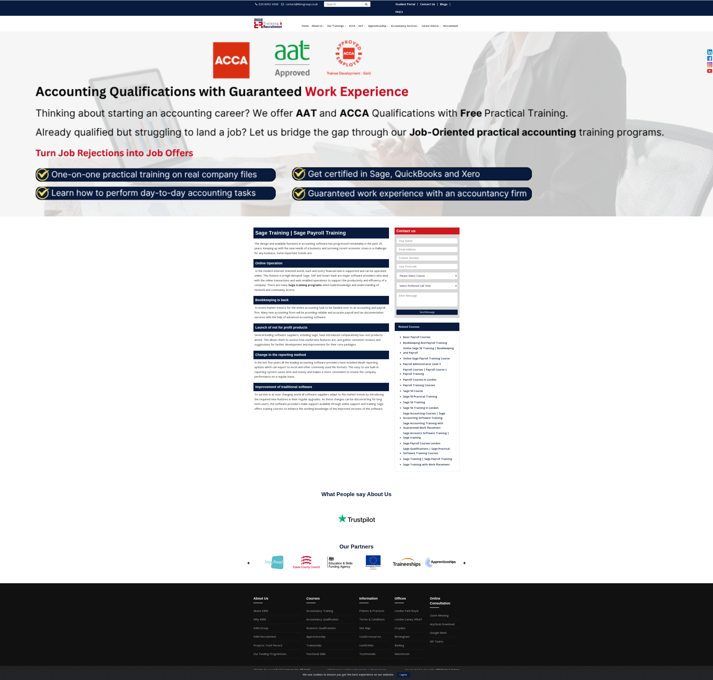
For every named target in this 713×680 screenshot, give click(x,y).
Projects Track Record (267, 645)
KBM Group (260, 628)
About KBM (260, 611)
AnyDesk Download (442, 624)
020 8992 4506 (269, 4)
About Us (317, 25)
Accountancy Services (404, 25)
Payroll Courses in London (420, 379)
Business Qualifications (321, 628)
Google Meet (438, 632)
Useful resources (370, 636)
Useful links (366, 645)
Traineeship (313, 645)
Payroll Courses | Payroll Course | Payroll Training (425, 372)
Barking (399, 645)
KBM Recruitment (264, 636)
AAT (360, 25)
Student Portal (405, 4)
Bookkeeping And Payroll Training (425, 343)
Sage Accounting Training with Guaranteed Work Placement (423, 425)
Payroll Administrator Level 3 (422, 364)
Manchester (402, 654)
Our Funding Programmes (269, 654)
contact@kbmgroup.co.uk (302, 4)
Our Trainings (335, 25)
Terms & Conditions (372, 619)
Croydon (400, 628)
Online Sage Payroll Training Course (426, 358)
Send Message (427, 312)
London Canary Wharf (408, 619)
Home (305, 25)
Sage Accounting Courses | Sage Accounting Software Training (424, 416)
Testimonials (367, 654)
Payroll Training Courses (419, 385)
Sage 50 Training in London (421, 408)
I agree (403, 674)
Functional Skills (316, 654)
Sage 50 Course (413, 391)
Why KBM (259, 619)
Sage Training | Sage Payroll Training (427, 459)
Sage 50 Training (414, 402)
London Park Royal (406, 611)
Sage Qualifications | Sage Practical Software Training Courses (426, 451)
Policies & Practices (371, 611)
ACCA (352, 25)
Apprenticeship (377, 25)
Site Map (364, 628)
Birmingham (402, 636)
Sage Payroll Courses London (421, 443)
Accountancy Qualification (322, 619)
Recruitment (450, 25)
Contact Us (427, 4)
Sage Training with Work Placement (426, 464)
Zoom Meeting (439, 615)
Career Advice (430, 25)
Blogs (443, 4)
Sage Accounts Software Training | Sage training (426, 435)
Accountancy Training (319, 611)
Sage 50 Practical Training (420, 396)
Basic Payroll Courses (416, 337)
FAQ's (399, 12)
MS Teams (436, 641)
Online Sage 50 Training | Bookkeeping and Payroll (428, 350)
